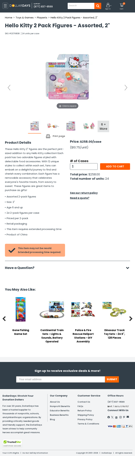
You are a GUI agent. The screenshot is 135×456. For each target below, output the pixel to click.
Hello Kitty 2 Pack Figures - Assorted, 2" (74, 17)
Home (8, 17)
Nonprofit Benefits (60, 406)
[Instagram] (120, 417)
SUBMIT (112, 379)
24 (107, 179)
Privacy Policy (85, 419)
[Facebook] (109, 417)
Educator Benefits (59, 410)
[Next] (126, 88)
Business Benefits (59, 415)
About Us (55, 401)
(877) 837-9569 (43, 6)
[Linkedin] (116, 416)
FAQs (80, 406)
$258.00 (94, 174)
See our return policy (84, 193)
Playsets (42, 17)
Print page (59, 136)
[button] (108, 6)
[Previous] (9, 88)
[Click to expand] (67, 76)
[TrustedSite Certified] (12, 443)
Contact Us (84, 401)
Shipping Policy (86, 415)
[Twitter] (112, 417)
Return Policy (85, 410)
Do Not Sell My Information (35, 453)
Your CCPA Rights (10, 453)
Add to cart (115, 166)
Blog (52, 419)
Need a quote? (79, 198)
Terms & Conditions (88, 423)
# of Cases (79, 161)
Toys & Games (25, 17)
